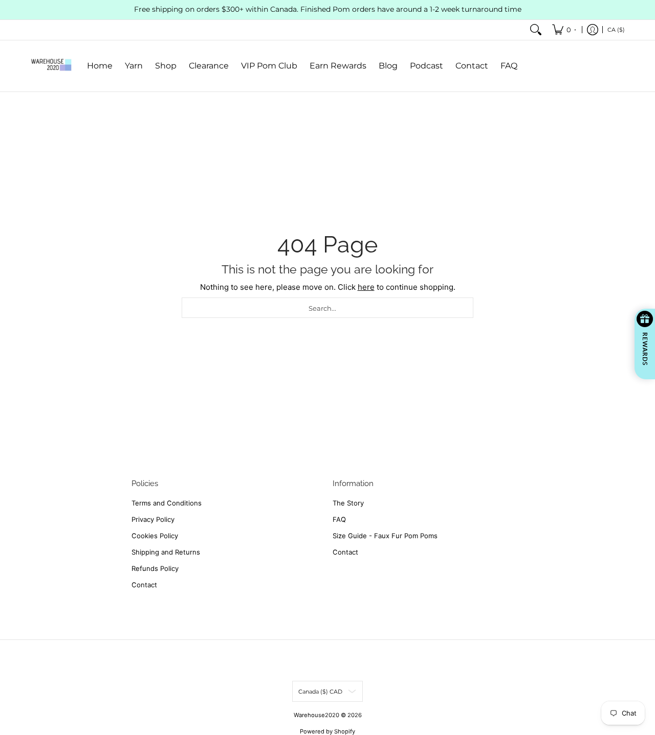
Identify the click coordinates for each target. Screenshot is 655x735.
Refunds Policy (155, 568)
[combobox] (327, 307)
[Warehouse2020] (51, 65)
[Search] (535, 30)
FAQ (339, 519)
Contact (144, 585)
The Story (348, 503)
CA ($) (616, 29)
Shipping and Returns (166, 552)
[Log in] (592, 30)
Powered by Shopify (327, 731)
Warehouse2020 (316, 715)
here (366, 287)
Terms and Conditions (167, 503)
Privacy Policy (153, 519)
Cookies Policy (155, 536)
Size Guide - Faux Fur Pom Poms (385, 536)
